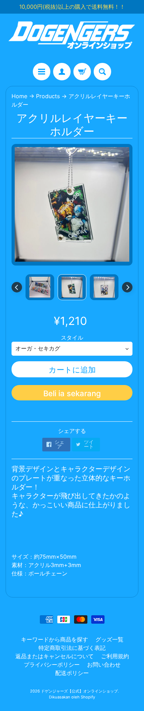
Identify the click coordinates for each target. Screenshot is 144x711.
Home (19, 96)
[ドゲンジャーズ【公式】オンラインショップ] (72, 38)
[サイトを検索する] (102, 71)
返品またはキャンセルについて (54, 656)
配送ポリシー (72, 672)
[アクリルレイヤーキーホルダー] (40, 287)
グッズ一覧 (109, 639)
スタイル (72, 337)
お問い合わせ (104, 664)
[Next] (127, 287)
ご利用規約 (115, 656)
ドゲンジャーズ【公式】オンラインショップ (79, 691)
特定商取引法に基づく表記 (72, 647)
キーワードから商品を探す (54, 639)
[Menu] (41, 71)
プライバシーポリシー (52, 664)
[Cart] (82, 71)
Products (48, 96)
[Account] (62, 71)
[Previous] (17, 287)
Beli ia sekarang (72, 393)
